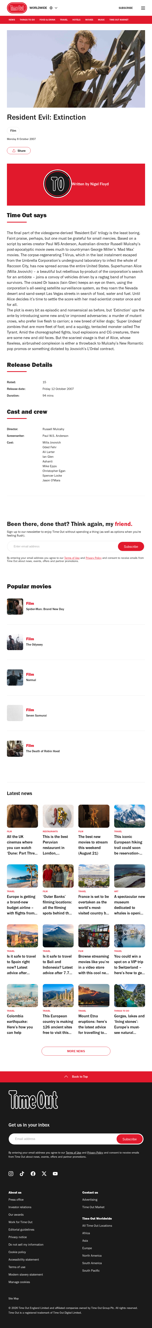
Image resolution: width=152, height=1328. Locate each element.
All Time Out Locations (97, 1226)
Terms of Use (72, 558)
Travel (64, 20)
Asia (85, 1241)
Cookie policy (17, 1252)
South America (92, 1263)
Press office (16, 1200)
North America (92, 1256)
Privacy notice (18, 1237)
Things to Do (27, 20)
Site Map (14, 1299)
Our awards (16, 1215)
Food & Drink (47, 20)
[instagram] (11, 1173)
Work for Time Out (20, 1222)
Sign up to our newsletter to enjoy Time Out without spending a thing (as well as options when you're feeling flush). (74, 534)
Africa (86, 1233)
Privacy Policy (94, 558)
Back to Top (80, 1077)
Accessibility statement (24, 1260)
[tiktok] (22, 1173)
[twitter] (44, 1173)
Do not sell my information (26, 1245)
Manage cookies (19, 1282)
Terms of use (17, 1267)
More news (76, 1051)
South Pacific (91, 1271)
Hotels (76, 20)
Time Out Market (118, 20)
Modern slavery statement (26, 1275)
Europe (87, 1248)
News (12, 20)
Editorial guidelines (21, 1230)
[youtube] (55, 1173)
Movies (89, 20)
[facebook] (33, 1173)
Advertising (89, 1200)
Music (101, 20)
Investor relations (20, 1207)
